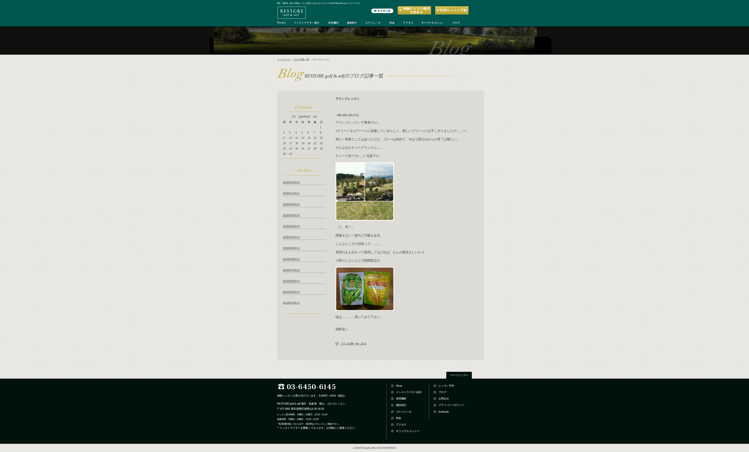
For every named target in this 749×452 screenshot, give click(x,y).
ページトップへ (459, 375)
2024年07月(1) (291, 270)
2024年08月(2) (291, 259)
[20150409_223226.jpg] (364, 309)
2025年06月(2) (291, 204)
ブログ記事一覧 (301, 59)
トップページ (283, 59)
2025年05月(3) (291, 215)
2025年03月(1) (291, 237)
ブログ (442, 392)
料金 (398, 418)
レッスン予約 (446, 385)
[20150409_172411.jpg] (364, 219)
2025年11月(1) (291, 193)
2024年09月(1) (291, 248)
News (399, 385)
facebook (443, 411)
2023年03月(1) (291, 302)
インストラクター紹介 (409, 392)
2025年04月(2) (291, 226)
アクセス (401, 424)
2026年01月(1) (291, 182)
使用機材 (401, 398)
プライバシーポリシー (451, 405)
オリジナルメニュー (407, 430)
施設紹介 (401, 405)
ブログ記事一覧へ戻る (353, 343)
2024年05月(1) (291, 281)
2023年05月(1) (291, 292)
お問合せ (443, 398)
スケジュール (404, 411)
